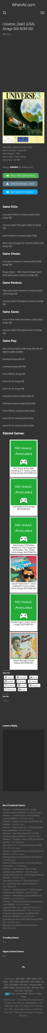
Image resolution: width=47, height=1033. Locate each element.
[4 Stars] (15, 167)
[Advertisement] (23, 62)
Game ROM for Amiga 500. (14, 374)
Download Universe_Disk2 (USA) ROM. (19, 403)
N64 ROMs (24, 982)
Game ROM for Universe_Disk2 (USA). (19, 411)
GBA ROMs (20, 979)
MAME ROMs (8, 988)
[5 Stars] (17, 167)
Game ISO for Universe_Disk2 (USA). (18, 418)
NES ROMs (35, 982)
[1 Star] (11, 167)
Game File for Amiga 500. (14, 388)
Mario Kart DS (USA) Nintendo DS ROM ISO (20, 925)
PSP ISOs (23, 985)
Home (12, 993)
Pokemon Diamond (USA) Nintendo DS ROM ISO (22, 857)
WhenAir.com (23, 4)
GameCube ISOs (23, 988)
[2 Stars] (12, 167)
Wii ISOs (35, 988)
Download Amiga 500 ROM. (14, 366)
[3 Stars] (14, 167)
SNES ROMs (31, 979)
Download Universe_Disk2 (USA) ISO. (19, 396)
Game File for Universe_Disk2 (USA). (18, 425)
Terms (32, 993)
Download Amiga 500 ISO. (14, 359)
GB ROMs (14, 985)
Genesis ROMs (35, 985)
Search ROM (21, 993)
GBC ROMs (14, 982)
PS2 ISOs (28, 991)
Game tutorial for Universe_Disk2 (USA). (20, 235)
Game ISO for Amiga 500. (14, 381)
